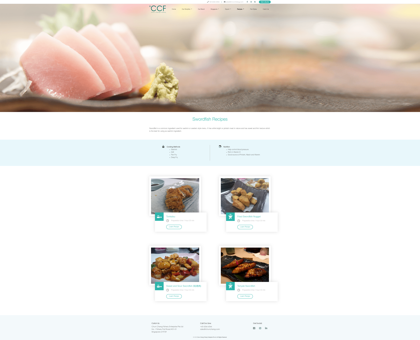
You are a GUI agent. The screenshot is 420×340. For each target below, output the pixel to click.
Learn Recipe (174, 227)
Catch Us (266, 9)
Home (174, 9)
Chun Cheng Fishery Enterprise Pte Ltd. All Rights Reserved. (212, 337)
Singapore (214, 9)
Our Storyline (186, 9)
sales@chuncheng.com (234, 2)
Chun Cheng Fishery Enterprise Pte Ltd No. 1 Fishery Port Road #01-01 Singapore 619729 (167, 329)
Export (227, 9)
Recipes (240, 9)
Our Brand (201, 9)
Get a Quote (265, 2)
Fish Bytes (253, 9)
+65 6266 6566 (214, 2)
